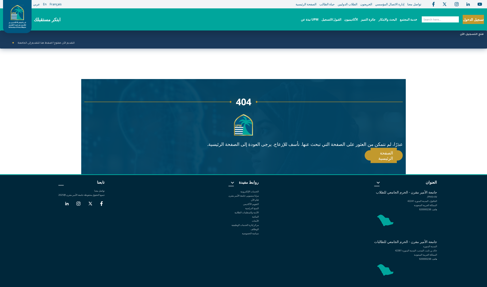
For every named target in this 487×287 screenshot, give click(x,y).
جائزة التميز (368, 19)
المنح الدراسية (252, 208)
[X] (90, 205)
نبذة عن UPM (309, 19)
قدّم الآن (255, 199)
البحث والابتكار (388, 19)
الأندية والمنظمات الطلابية (247, 212)
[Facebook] (101, 205)
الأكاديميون (351, 19)
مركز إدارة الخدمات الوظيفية (245, 225)
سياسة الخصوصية (250, 233)
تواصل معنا (99, 190)
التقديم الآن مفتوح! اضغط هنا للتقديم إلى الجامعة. (39, 43)
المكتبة (255, 216)
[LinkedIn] (67, 205)
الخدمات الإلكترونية (249, 191)
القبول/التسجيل (331, 19)
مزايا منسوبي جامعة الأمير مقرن (243, 195)
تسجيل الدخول (473, 19)
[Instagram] (78, 205)
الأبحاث (255, 220)
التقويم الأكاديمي (251, 204)
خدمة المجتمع (408, 19)
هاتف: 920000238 (428, 209)
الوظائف (255, 229)
